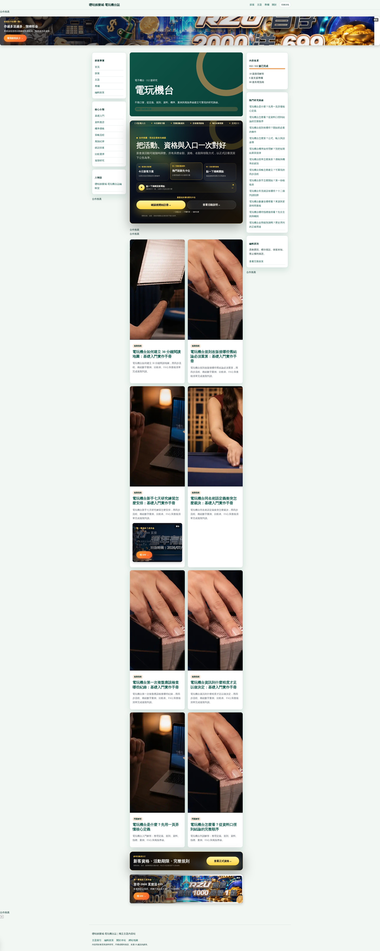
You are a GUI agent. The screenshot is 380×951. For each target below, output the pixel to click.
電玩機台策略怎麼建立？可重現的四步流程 (267, 171)
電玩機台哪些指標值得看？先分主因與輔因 (267, 214)
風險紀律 (99, 141)
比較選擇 (99, 154)
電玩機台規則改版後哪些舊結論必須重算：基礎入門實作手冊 (213, 356)
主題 (259, 4)
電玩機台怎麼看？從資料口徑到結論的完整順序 (267, 119)
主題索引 (97, 940)
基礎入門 (99, 116)
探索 (252, 4)
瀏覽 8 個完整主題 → (145, 109)
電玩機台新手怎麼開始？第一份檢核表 (267, 182)
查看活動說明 (211, 205)
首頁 (97, 67)
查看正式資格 (223, 861)
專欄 (267, 4)
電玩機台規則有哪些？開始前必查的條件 (267, 129)
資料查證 (99, 122)
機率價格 (99, 128)
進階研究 (99, 160)
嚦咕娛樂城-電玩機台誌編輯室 (108, 186)
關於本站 (121, 940)
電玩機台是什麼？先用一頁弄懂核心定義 (267, 108)
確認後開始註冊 (161, 205)
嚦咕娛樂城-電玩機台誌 (104, 4)
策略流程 (99, 135)
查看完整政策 (256, 261)
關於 (274, 4)
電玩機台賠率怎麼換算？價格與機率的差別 (267, 161)
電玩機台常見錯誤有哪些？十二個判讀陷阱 (267, 193)
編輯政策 (99, 92)
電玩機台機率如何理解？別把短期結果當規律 (267, 150)
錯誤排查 (99, 147)
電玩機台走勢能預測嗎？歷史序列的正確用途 (267, 224)
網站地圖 (133, 940)
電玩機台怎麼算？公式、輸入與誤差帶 (267, 140)
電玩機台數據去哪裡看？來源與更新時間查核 (267, 203)
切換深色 (285, 5)
